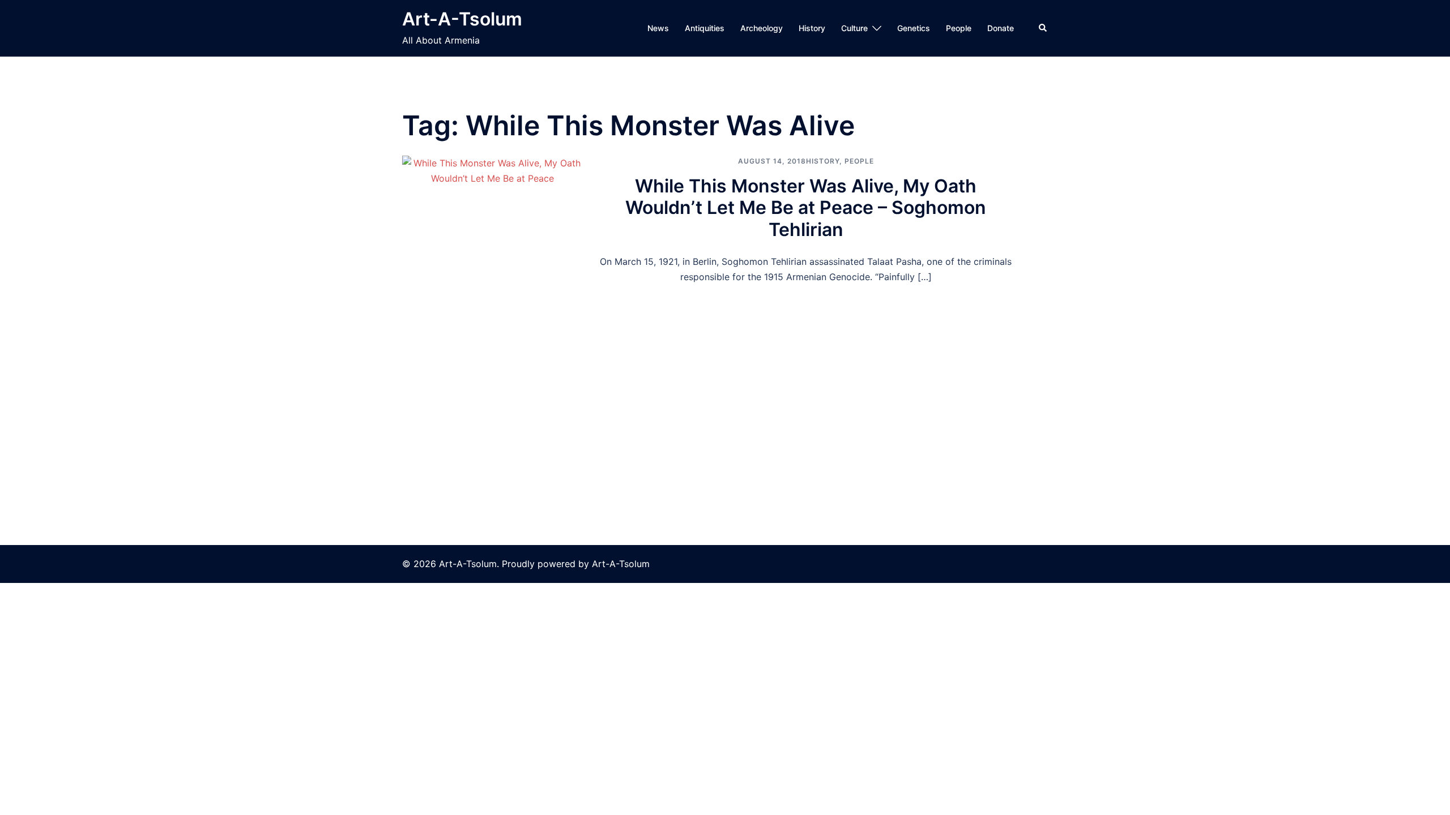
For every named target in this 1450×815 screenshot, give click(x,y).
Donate (1000, 28)
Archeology (761, 28)
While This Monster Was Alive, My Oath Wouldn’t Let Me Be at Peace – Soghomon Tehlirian (805, 208)
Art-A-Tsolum (462, 19)
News (658, 28)
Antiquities (704, 28)
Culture (854, 28)
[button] (1043, 28)
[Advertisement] (725, 369)
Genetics (913, 28)
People (958, 28)
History (812, 28)
